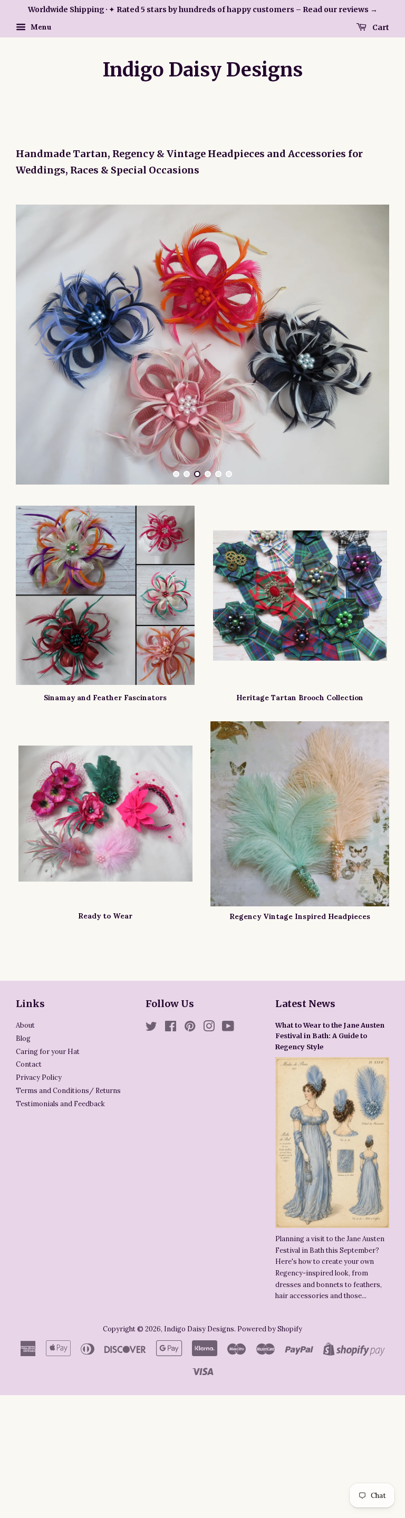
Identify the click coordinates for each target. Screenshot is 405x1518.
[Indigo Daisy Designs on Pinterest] (190, 1166)
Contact (29, 1201)
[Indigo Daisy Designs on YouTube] (228, 1166)
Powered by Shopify (269, 1466)
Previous (38, 413)
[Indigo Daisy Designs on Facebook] (171, 1166)
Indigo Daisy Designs (203, 70)
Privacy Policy (39, 1215)
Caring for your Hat (48, 1189)
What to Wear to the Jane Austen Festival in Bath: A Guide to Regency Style (329, 1173)
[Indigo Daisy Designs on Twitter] (151, 1166)
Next (367, 413)
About (25, 1162)
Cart (380, 27)
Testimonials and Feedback (60, 1241)
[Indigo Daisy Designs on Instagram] (209, 1166)
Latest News (305, 1141)
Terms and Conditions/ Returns (68, 1228)
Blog (23, 1176)
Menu (40, 27)
